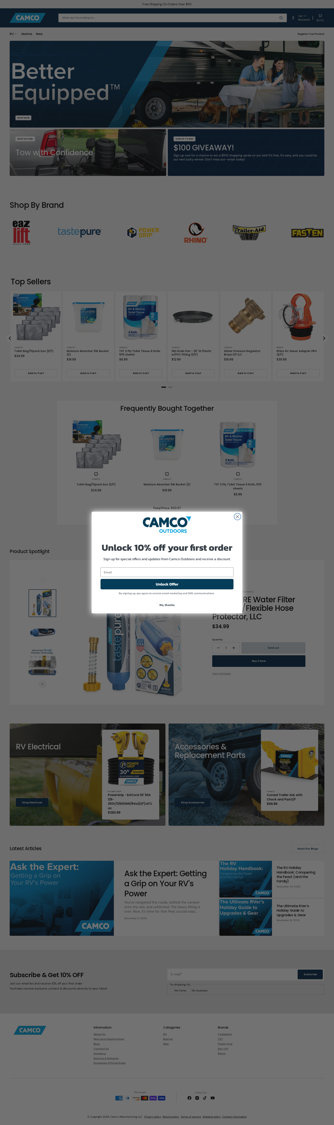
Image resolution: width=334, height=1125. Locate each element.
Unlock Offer (167, 584)
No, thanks (167, 605)
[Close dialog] (237, 516)
